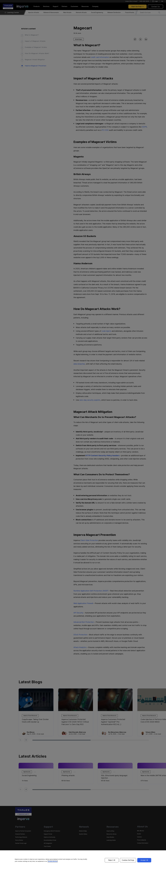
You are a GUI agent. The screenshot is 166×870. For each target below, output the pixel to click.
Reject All (111, 860)
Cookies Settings (128, 860)
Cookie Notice (52, 861)
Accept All (144, 860)
